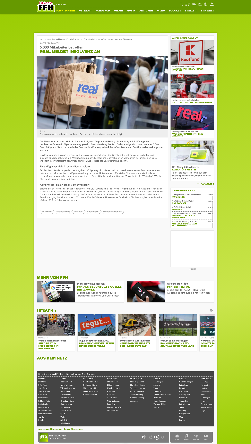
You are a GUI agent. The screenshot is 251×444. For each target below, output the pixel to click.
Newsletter (205, 385)
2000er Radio (44, 391)
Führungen (205, 398)
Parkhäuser (111, 404)
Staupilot (193, 3)
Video (161, 11)
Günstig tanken (113, 401)
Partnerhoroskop (137, 398)
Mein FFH (212, 3)
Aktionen (146, 11)
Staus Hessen (112, 382)
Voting (156, 407)
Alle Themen (65, 423)
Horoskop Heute (137, 382)
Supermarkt (93, 212)
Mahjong (182, 411)
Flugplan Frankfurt (114, 407)
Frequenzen (205, 391)
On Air (118, 11)
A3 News (111, 391)
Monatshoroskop (137, 391)
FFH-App (204, 382)
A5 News (111, 395)
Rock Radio (42, 395)
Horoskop (102, 11)
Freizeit (191, 11)
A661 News (112, 398)
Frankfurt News (66, 385)
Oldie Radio (43, 398)
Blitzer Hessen (113, 385)
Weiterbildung (207, 407)
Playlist (187, 3)
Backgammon (184, 414)
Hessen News (66, 382)
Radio (41, 379)
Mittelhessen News (91, 388)
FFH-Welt (207, 11)
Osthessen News (90, 385)
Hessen (45, 310)
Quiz (181, 417)
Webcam (206, 3)
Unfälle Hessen (113, 388)
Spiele (181, 407)
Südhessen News (90, 395)
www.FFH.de (56, 374)
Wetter (200, 3)
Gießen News (66, 404)
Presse (204, 401)
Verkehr (85, 11)
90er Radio (42, 388)
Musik (131, 11)
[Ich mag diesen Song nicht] (162, 437)
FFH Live (42, 382)
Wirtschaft (46, 212)
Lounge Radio (43, 407)
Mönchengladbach (112, 212)
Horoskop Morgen (137, 385)
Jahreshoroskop (136, 395)
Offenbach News (67, 401)
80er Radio (42, 385)
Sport (62, 414)
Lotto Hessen (184, 404)
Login (203, 411)
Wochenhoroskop (137, 388)
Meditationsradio (45, 414)
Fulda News (65, 407)
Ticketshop (183, 401)
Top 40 (41, 417)
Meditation (183, 391)
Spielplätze (183, 385)
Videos (156, 388)
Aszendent (134, 401)
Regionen (88, 379)
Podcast (175, 11)
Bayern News (65, 411)
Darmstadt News (67, 398)
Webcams (158, 391)
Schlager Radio (44, 401)
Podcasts (157, 398)
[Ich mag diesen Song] (151, 437)
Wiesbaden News (67, 388)
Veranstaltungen (186, 382)
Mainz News (65, 391)
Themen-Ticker (182, 190)
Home (177, 439)
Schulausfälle (112, 411)
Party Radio (43, 404)
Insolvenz (78, 212)
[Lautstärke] (144, 437)
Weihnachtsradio (45, 411)
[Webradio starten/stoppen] (156, 437)
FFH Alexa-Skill (204, 184)
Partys (182, 420)
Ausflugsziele (184, 395)
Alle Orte (64, 420)
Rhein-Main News (90, 391)
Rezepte (182, 388)
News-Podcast (160, 401)
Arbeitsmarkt (63, 212)
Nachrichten (65, 11)
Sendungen (158, 382)
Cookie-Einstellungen (73, 429)
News (63, 379)
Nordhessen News (90, 382)
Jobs (203, 395)
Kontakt (204, 388)
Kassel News (65, 395)
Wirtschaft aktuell (73, 39)
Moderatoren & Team (162, 395)
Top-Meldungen (58, 39)
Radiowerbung (207, 404)
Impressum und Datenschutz (49, 429)
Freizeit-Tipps (184, 398)
